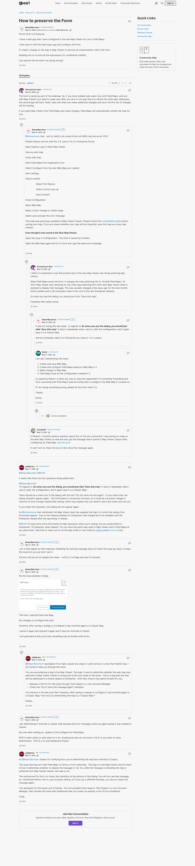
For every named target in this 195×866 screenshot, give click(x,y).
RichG (44, 352)
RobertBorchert (32, 27)
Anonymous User (33, 89)
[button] (43, 595)
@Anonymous (32, 136)
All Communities (144, 25)
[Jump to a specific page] (130, 83)
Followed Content (144, 32)
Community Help (144, 36)
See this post (63, 442)
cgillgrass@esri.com (105, 530)
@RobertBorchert (28, 473)
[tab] (24, 75)
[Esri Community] (24, 3)
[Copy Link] (70, 30)
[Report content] (129, 21)
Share (22, 65)
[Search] (162, 3)
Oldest (30, 83)
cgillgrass (29, 466)
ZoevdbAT (41, 429)
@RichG (41, 473)
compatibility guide (111, 221)
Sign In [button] (75, 823)
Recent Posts (143, 29)
